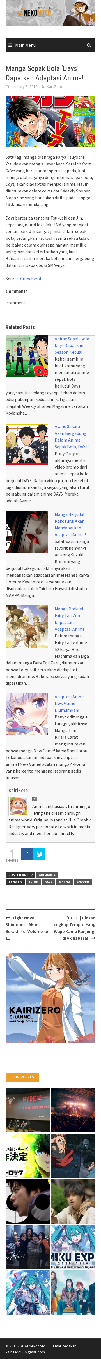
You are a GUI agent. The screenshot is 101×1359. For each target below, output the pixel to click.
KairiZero (54, 86)
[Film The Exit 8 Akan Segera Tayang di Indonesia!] (28, 1201)
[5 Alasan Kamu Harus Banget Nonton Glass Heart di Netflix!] (28, 1247)
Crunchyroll (31, 278)
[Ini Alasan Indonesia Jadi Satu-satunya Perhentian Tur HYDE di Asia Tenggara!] (28, 1110)
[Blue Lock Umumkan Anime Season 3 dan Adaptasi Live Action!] (28, 1156)
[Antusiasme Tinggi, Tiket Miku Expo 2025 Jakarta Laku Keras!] (73, 1247)
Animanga (47, 875)
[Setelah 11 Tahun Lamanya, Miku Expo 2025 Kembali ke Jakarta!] (28, 1292)
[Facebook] (27, 854)
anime (33, 882)
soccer (83, 882)
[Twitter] (39, 854)
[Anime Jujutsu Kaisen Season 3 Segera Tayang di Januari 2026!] (73, 1156)
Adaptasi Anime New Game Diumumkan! (70, 703)
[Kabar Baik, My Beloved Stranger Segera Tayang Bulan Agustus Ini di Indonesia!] (73, 1201)
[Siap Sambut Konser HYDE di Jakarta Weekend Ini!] (73, 1110)
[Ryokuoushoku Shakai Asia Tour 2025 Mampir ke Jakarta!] (73, 1292)
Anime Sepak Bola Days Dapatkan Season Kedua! (72, 345)
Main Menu (25, 45)
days (48, 882)
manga (64, 882)
